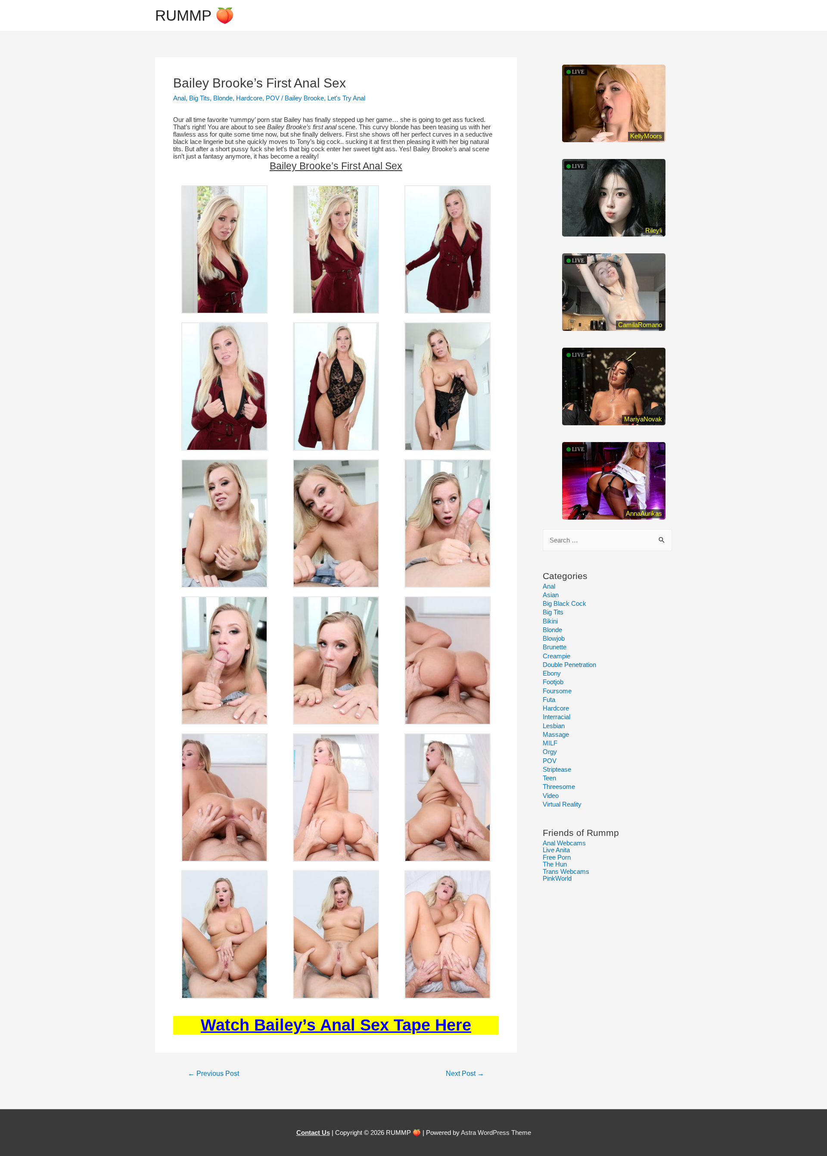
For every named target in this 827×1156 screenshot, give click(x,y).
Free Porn (557, 857)
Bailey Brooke (304, 98)
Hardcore (249, 98)
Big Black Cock (564, 603)
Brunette (554, 647)
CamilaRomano (640, 324)
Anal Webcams (564, 843)
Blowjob (554, 638)
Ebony (552, 673)
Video (551, 795)
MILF (550, 743)
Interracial (556, 716)
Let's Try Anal (346, 98)
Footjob (553, 681)
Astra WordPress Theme (496, 1132)
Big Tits (199, 98)
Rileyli (653, 230)
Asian (551, 594)
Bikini (550, 621)
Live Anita (556, 850)
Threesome (559, 786)
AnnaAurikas (644, 513)
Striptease (557, 769)
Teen (549, 778)
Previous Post (213, 1073)
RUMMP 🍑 (194, 15)
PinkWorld (557, 878)
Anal (179, 98)
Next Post (465, 1073)
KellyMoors (646, 136)
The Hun (555, 864)
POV (273, 98)
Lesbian (554, 725)
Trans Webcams (566, 871)
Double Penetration (569, 664)
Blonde (223, 98)
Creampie (556, 656)
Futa (549, 699)
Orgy (550, 751)
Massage (556, 734)
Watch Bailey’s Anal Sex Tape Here (336, 1025)
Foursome (557, 691)
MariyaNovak (643, 419)
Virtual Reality (562, 804)
